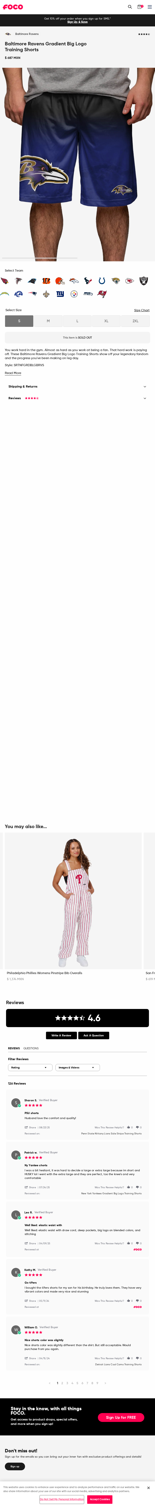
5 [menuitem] (77, 1383)
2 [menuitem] (62, 1383)
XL (106, 321)
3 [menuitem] (67, 1383)
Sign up (14, 1466)
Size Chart (142, 310)
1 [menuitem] (57, 1383)
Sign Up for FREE (121, 1417)
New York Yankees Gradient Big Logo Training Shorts (111, 1193)
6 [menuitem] (82, 1383)
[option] (77, 20)
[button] (32, 1127)
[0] (139, 7)
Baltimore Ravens (27, 34)
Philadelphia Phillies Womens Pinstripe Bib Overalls (44, 973)
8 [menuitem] (92, 1383)
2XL (135, 321)
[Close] (148, 1487)
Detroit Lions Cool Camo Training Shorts (118, 1364)
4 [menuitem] (72, 1383)
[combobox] (30, 1067)
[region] (77, 1494)
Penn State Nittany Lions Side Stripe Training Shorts (111, 1134)
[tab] (61, 1035)
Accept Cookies (100, 1499)
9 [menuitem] (97, 1383)
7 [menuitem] (87, 1383)
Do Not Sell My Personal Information (62, 1499)
